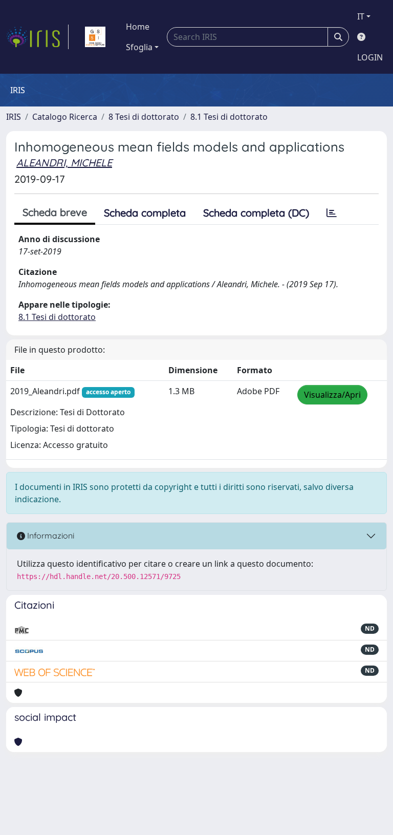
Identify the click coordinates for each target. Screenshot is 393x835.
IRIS (13, 116)
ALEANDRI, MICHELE (64, 162)
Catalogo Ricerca (64, 116)
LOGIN (370, 57)
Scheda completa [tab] (145, 212)
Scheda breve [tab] (55, 212)
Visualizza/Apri (332, 394)
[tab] (331, 213)
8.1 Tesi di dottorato (229, 116)
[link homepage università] (95, 37)
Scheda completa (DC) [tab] (256, 212)
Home (137, 26)
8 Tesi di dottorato (143, 116)
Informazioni (49, 535)
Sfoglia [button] (139, 47)
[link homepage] (37, 37)
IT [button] (360, 16)
